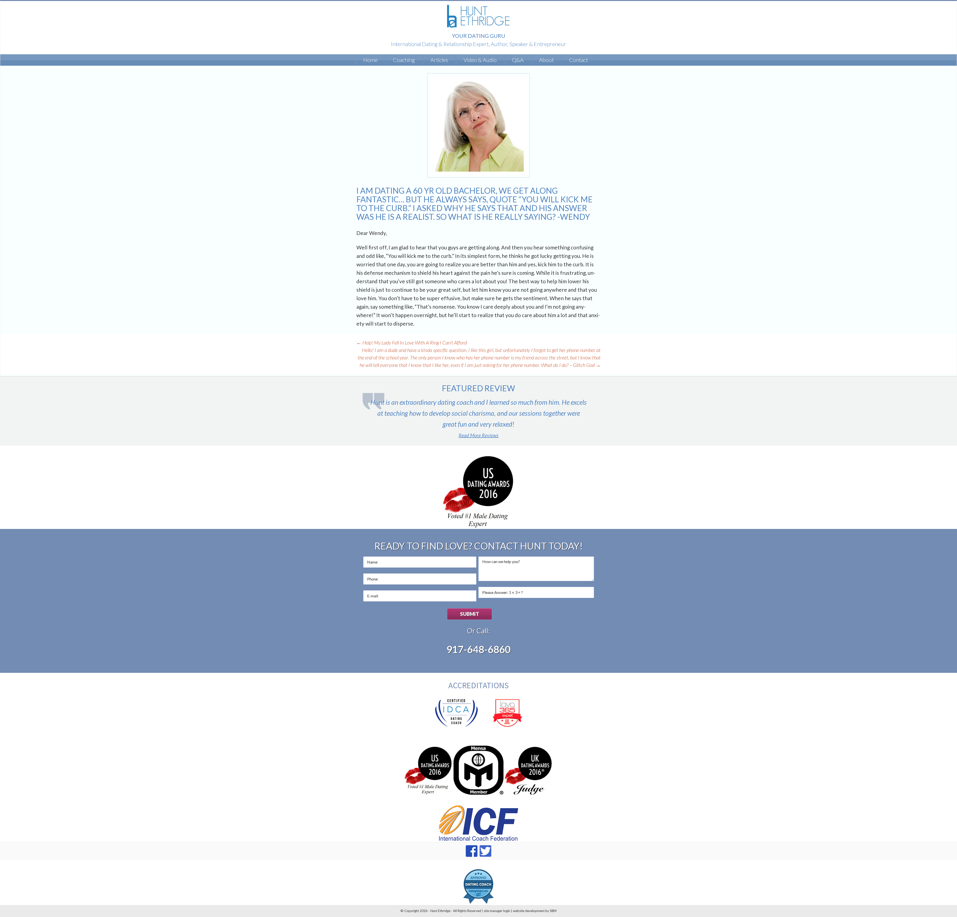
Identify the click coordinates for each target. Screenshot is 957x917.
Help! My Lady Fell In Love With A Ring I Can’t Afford (411, 342)
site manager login (497, 911)
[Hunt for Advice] (478, 15)
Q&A (518, 60)
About (546, 60)
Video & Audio (480, 60)
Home (370, 60)
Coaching (404, 60)
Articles (439, 60)
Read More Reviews (478, 435)
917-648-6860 (478, 649)
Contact (578, 60)
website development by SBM (535, 911)
